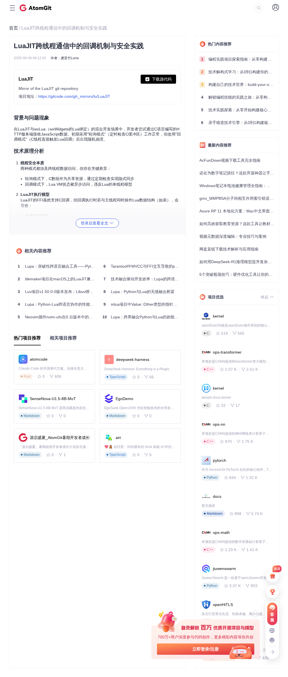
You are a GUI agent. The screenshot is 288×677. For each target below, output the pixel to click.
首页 (13, 28)
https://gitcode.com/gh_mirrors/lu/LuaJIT (74, 96)
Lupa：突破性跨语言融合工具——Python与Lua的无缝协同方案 (57, 266)
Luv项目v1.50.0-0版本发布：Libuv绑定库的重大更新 (57, 291)
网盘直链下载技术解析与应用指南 (228, 249)
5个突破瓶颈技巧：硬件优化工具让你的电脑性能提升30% (237, 274)
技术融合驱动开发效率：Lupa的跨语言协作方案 (143, 279)
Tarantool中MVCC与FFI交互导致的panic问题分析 (143, 266)
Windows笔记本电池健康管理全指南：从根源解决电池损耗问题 (237, 185)
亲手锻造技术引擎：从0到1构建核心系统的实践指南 (238, 122)
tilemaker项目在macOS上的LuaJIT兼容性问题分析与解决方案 (57, 279)
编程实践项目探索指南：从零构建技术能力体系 (238, 59)
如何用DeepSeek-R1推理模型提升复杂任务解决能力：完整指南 (237, 261)
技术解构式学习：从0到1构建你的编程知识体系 (238, 72)
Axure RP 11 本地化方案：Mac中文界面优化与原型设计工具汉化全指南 (237, 211)
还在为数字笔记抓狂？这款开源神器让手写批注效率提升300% (237, 173)
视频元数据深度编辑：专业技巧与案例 (232, 236)
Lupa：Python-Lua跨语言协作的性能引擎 (57, 304)
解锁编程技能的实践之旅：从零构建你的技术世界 (238, 97)
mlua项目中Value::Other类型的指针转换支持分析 (143, 304)
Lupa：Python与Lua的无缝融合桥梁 (139, 291)
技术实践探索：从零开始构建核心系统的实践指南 (238, 110)
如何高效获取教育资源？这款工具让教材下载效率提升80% (237, 223)
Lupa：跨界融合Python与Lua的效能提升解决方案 (142, 317)
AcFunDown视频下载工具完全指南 (229, 160)
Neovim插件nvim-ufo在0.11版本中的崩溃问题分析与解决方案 (57, 317)
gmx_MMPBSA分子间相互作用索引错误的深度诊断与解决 (237, 198)
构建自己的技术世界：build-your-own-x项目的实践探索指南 (238, 84)
